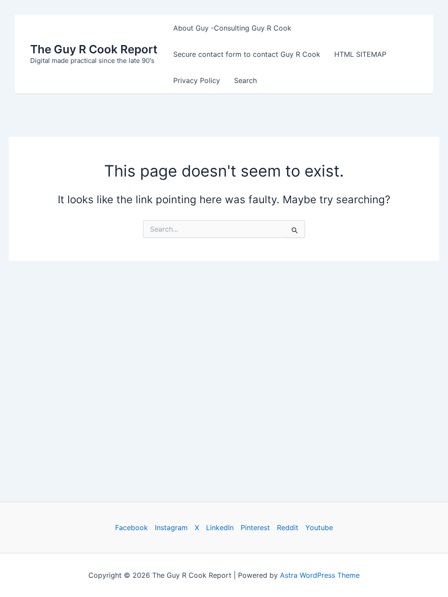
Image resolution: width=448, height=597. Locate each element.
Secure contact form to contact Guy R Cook (246, 54)
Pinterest (255, 527)
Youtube (319, 527)
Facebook (131, 527)
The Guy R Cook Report (94, 49)
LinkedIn (220, 527)
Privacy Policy (196, 80)
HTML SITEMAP (360, 54)
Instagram (171, 527)
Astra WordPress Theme (320, 575)
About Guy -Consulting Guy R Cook (232, 28)
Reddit (287, 527)
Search (245, 80)
